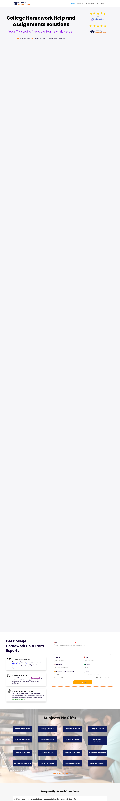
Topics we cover (60, 773)
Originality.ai (35, 678)
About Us (80, 3)
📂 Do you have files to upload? (64, 672)
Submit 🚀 (83, 682)
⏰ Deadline (58, 664)
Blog (102, 3)
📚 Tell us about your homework (65, 643)
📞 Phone (87, 672)
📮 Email (87, 657)
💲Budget (87, 664)
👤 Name (57, 657)
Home (73, 3)
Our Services (89, 3)
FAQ (98, 3)
